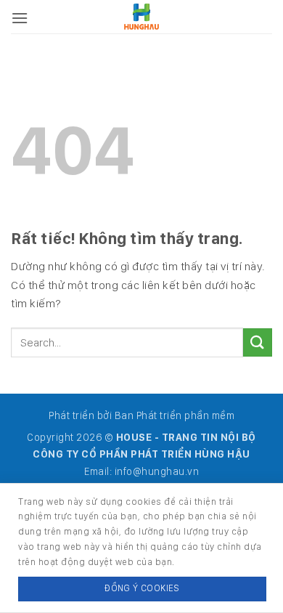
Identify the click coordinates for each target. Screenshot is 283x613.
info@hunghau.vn (157, 471)
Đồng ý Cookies (141, 587)
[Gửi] (257, 342)
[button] (20, 18)
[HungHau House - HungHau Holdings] (142, 16)
